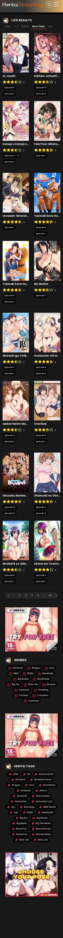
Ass (13, 806)
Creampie (33, 700)
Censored (23, 689)
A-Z (16, 26)
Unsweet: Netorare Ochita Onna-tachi (16, 215)
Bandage (29, 806)
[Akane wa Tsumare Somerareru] (47, 540)
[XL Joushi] (16, 53)
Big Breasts (43, 678)
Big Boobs (23, 678)
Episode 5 (41, 373)
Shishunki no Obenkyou (47, 495)
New (50, 26)
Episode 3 (9, 161)
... (44, 595)
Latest (7, 26)
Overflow (40, 423)
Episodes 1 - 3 (11, 155)
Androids (25, 790)
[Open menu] (56, 4)
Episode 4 (9, 435)
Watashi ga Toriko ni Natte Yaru (16, 355)
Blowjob (50, 684)
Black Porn (21, 828)
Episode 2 (9, 367)
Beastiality (48, 673)
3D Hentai (17, 667)
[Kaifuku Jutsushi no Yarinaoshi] (47, 53)
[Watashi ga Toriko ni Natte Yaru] (16, 332)
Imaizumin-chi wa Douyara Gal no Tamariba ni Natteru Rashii (47, 355)
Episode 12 (41, 87)
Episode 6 (41, 367)
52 (50, 595)
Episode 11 (41, 93)
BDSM (30, 673)
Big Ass (23, 817)
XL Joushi (9, 76)
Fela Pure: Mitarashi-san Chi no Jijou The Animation (47, 144)
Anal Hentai (49, 784)
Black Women (43, 828)
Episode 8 (9, 87)
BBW (16, 673)
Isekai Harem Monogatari (16, 423)
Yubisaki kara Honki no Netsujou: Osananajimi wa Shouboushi (47, 215)
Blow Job (33, 684)
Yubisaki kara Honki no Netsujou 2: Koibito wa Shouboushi (16, 284)
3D (28, 774)
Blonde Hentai (43, 834)
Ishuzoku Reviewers (16, 495)
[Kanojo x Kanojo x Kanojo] (16, 121)
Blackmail (21, 834)
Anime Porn (20, 801)
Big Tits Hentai (43, 823)
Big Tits (15, 684)
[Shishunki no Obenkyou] (47, 472)
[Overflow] (47, 400)
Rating (25, 26)
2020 (15, 774)
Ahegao (35, 667)
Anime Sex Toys (43, 801)
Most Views (38, 26)
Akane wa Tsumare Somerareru (47, 563)
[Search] (49, 4)
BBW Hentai (49, 806)
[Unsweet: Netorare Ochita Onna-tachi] (16, 192)
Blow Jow (42, 839)
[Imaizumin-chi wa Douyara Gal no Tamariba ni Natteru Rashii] (47, 332)
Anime (42, 790)
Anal (51, 667)
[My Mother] (47, 260)
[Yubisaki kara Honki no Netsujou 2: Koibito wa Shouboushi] (16, 260)
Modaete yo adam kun (16, 563)
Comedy (23, 695)
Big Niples (21, 823)
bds (15, 812)
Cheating (43, 689)
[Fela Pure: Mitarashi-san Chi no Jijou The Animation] (47, 121)
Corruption (42, 695)
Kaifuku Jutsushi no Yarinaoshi (47, 76)
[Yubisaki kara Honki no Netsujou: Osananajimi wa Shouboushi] (47, 192)
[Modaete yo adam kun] (16, 540)
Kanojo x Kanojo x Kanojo (16, 144)
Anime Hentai (42, 795)
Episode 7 (9, 93)
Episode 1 (41, 155)
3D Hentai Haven (43, 779)
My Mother (41, 284)
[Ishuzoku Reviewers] (16, 472)
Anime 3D (21, 795)
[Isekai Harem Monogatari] (16, 400)
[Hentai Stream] (23, 4)
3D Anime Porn (46, 774)
